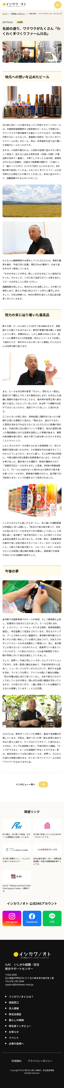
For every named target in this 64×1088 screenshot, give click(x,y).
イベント (14, 1037)
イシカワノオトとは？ (21, 996)
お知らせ (14, 1032)
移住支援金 (15, 1014)
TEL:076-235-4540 (14, 981)
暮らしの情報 (16, 1020)
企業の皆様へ (16, 1043)
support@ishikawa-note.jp (19, 984)
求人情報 (14, 1008)
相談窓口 (14, 1002)
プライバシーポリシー (40, 1061)
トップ (4, 13)
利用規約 (16, 1061)
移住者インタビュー (18, 13)
